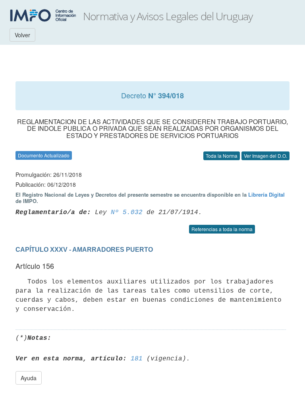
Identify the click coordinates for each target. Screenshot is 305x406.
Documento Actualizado (43, 155)
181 (137, 358)
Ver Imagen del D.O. (265, 155)
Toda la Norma (221, 155)
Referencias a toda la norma (222, 229)
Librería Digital (266, 194)
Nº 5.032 (127, 212)
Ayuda (29, 378)
